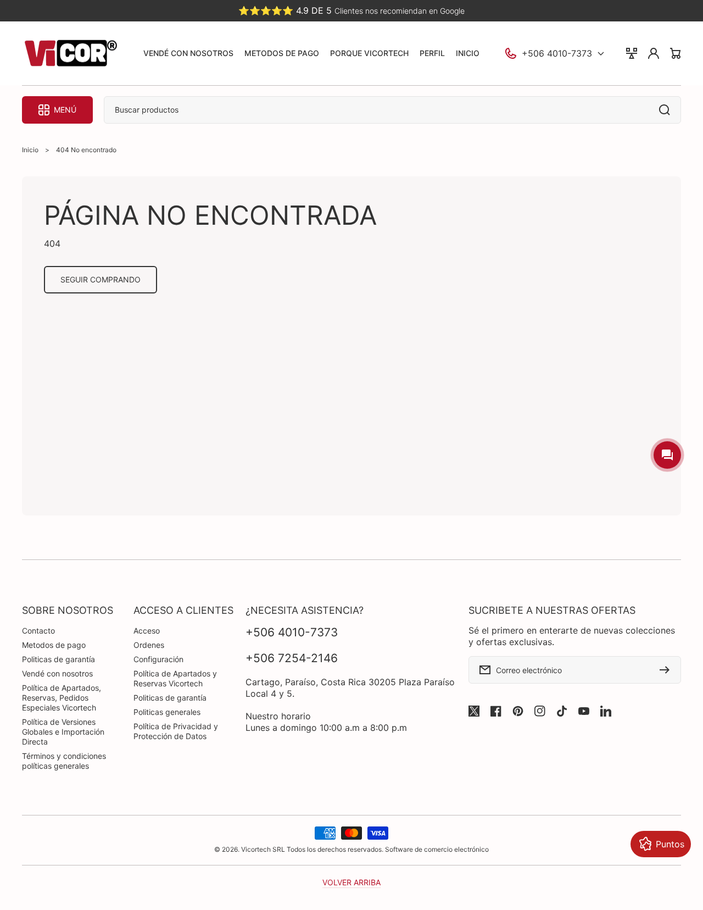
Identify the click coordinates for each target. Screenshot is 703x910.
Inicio (30, 150)
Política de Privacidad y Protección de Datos (175, 731)
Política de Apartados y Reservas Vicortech (175, 678)
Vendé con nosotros (57, 673)
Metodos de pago (54, 645)
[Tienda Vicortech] (70, 54)
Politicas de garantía (58, 659)
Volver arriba (351, 882)
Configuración (158, 659)
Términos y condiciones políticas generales (64, 760)
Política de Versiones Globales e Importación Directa (63, 731)
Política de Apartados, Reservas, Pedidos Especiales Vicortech (61, 697)
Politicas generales (166, 712)
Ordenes (148, 645)
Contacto (38, 630)
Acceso (146, 630)
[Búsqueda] (667, 110)
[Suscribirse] (667, 670)
